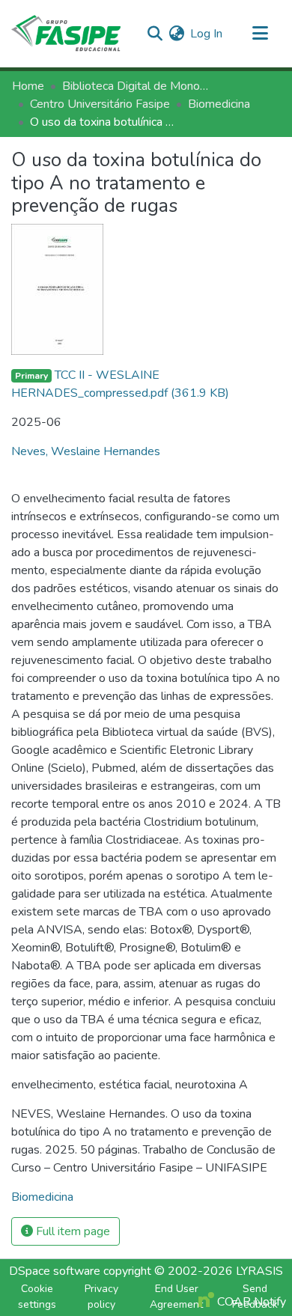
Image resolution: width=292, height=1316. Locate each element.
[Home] (66, 33)
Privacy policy (101, 1297)
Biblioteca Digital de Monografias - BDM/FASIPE (137, 86)
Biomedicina (219, 104)
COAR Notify (250, 1302)
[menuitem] (176, 34)
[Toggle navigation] (260, 33)
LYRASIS (259, 1271)
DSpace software (54, 1271)
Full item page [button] (71, 1231)
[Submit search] (154, 34)
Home (28, 86)
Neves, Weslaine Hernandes (85, 451)
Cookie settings (37, 1297)
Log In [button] (207, 33)
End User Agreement (176, 1297)
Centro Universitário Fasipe (100, 104)
